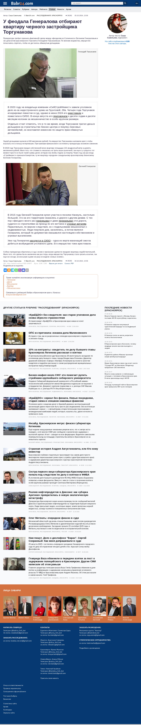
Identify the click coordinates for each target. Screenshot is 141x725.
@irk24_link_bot (55, 642)
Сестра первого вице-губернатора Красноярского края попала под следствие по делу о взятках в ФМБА (62, 473)
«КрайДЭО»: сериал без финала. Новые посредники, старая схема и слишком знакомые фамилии (61, 399)
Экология (52, 417)
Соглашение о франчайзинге (14, 691)
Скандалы (63, 368)
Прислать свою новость (49, 678)
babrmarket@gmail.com (96, 643)
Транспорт (64, 465)
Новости (60, 9)
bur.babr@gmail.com (56, 635)
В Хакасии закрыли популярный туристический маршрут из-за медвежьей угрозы (120, 327)
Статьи (52, 9)
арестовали (74, 113)
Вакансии (7, 699)
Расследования (44, 15)
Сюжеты (16, 9)
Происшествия (58, 442)
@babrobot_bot (93, 633)
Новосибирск (69, 552)
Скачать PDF (69, 263)
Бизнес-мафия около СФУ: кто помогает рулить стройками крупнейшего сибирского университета (60, 376)
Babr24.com (30, 15)
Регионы (7, 9)
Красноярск (57, 15)
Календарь (7, 710)
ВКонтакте (12, 284)
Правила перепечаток (12, 688)
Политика (52, 326)
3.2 (17, 720)
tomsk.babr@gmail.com (57, 673)
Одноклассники (13, 288)
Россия (64, 531)
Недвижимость (57, 391)
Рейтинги (43, 9)
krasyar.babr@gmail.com (16, 295)
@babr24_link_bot (18, 630)
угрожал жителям (76, 224)
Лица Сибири (12, 590)
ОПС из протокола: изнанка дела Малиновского (58, 332)
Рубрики (25, 9)
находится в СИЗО (40, 240)
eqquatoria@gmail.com (95, 635)
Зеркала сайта (9, 713)
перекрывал (43, 220)
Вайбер (10, 286)
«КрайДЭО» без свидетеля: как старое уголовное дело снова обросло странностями (62, 316)
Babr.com (22, 3)
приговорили (60, 116)
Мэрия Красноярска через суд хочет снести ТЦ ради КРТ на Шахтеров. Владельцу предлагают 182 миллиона (121, 365)
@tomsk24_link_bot (56, 671)
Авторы (34, 9)
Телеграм (11, 280)
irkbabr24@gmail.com (56, 645)
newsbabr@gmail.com (19, 633)
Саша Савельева (15, 15)
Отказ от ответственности (13, 685)
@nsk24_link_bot (55, 661)
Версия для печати (55, 263)
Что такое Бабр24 (10, 696)
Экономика (68, 391)
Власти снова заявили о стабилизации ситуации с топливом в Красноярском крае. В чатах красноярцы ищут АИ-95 (121, 376)
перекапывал (66, 220)
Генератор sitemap (53, 720)
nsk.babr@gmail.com (56, 664)
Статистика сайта (10, 703)
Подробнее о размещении (89, 648)
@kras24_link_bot (55, 652)
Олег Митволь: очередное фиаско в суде (54, 518)
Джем (9, 282)
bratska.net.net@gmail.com (21, 641)
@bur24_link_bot (55, 633)
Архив (68, 9)
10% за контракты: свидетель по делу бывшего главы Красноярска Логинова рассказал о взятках (62, 351)
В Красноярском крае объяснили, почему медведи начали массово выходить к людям (120, 346)
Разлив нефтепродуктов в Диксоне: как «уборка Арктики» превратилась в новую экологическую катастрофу (58, 495)
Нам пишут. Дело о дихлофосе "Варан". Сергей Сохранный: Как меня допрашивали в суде (57, 539)
